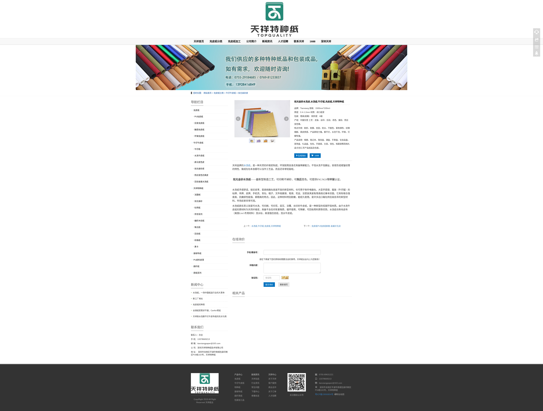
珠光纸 (197, 227)
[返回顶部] (536, 54)
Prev (238, 119)
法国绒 (197, 194)
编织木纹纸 (199, 221)
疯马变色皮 (199, 162)
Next (286, 119)
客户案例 (272, 383)
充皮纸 (196, 110)
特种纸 (237, 387)
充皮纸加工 (234, 41)
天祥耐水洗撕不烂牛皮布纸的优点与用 (210, 316)
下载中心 (255, 391)
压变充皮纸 (199, 123)
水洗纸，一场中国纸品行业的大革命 (209, 292)
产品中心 (238, 374)
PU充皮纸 (198, 116)
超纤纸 (196, 266)
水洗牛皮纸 (199, 155)
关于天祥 (272, 379)
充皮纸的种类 (199, 304)
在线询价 (302, 155)
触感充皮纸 (199, 129)
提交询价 (269, 284)
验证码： (255, 278)
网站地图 (340, 394)
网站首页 (208, 93)
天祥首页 (199, 41)
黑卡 (196, 247)
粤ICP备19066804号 (324, 394)
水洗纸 (247, 165)
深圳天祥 (326, 41)
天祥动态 (255, 379)
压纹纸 (197, 234)
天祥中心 (272, 374)
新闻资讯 (267, 41)
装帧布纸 (197, 253)
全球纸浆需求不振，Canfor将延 (207, 310)
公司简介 (251, 41)
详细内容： (254, 265)
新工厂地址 (198, 298)
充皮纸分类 (216, 41)
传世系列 (198, 214)
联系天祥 (299, 41)
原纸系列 (197, 273)
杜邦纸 (197, 207)
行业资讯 (255, 383)
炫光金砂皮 (243, 93)
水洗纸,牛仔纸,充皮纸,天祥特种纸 (266, 226)
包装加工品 (239, 400)
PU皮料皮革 (198, 260)
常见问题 (255, 387)
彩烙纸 (197, 240)
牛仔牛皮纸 (230, 93)
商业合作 (272, 387)
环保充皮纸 (199, 136)
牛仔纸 (197, 149)
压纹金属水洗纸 (201, 181)
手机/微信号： (253, 252)
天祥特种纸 (198, 188)
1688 (312, 41)
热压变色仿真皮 (201, 175)
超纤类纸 (238, 396)
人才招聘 (283, 41)
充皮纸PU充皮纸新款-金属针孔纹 (326, 226)
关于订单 (272, 391)
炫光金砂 (198, 201)
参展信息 (255, 396)
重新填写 (284, 284)
